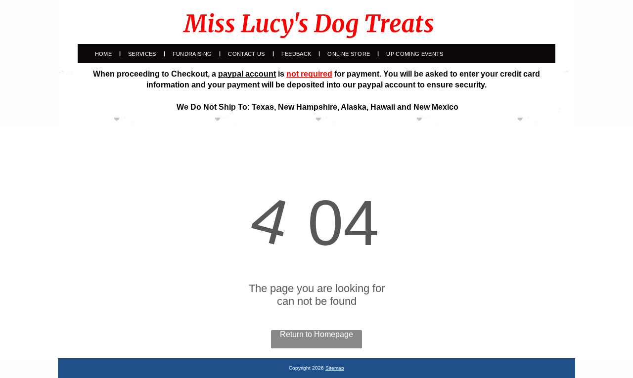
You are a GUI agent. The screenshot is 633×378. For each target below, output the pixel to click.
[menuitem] (104, 54)
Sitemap (334, 368)
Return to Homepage (316, 334)
